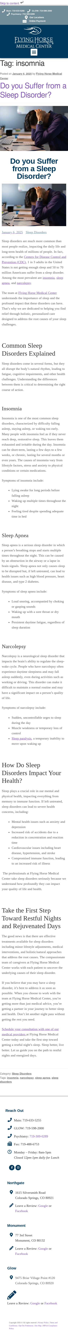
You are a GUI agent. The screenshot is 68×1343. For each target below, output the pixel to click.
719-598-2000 (34, 1128)
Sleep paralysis (21, 738)
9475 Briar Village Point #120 (35, 1278)
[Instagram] (18, 1167)
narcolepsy (24, 283)
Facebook (21, 1211)
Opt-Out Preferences (26, 1326)
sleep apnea (42, 1077)
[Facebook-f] (12, 1167)
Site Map (38, 1326)
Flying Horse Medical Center (37, 293)
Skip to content (10, 3)
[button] (34, 52)
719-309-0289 (39, 1136)
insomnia (49, 278)
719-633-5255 (32, 1120)
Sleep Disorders (36, 232)
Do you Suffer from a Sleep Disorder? (33, 90)
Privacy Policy (43, 1323)
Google (43, 1206)
